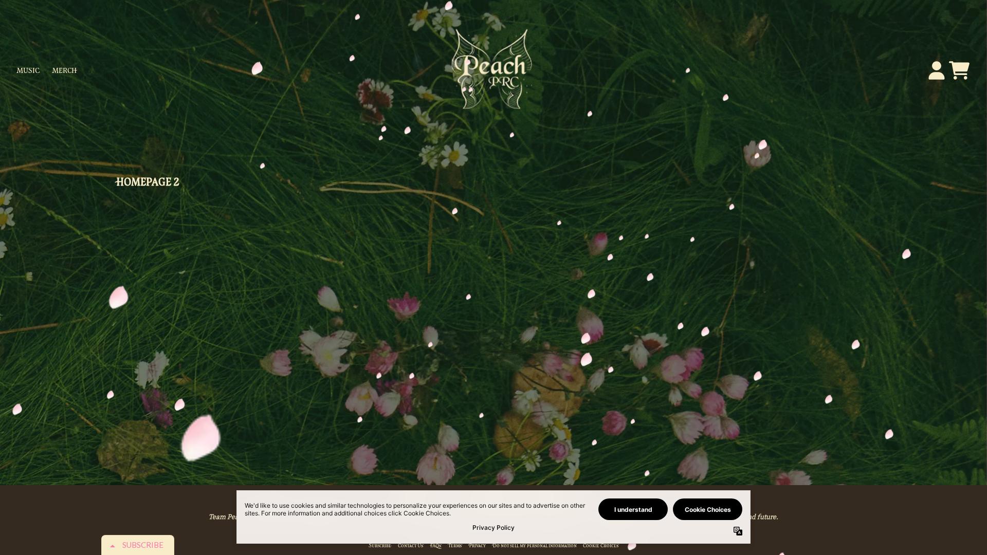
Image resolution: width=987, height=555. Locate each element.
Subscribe (380, 545)
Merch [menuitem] (65, 70)
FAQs (436, 545)
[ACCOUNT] (936, 70)
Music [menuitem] (28, 70)
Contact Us (411, 545)
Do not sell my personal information (534, 545)
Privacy (477, 545)
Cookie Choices (601, 545)
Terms (455, 545)
